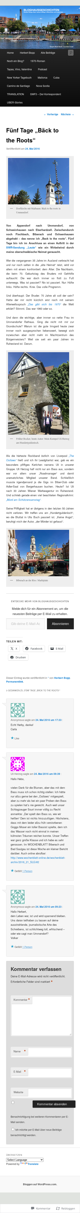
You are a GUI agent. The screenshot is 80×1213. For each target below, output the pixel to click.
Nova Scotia (43, 85)
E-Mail (20, 1071)
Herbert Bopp (27, 52)
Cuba (56, 77)
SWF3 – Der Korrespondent (45, 94)
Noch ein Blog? (15, 61)
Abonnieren (60, 623)
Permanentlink (14, 681)
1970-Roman (37, 61)
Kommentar (22, 999)
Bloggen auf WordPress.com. (40, 1184)
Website (18, 1092)
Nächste (67, 114)
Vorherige (51, 114)
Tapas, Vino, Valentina (19, 69)
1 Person (27, 871)
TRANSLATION (15, 94)
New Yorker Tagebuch (19, 77)
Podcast (42, 69)
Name (20, 1051)
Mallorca (42, 77)
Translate (33, 1164)
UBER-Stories (15, 102)
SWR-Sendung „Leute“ (21, 247)
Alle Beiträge (48, 52)
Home (10, 52)
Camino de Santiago (18, 85)
